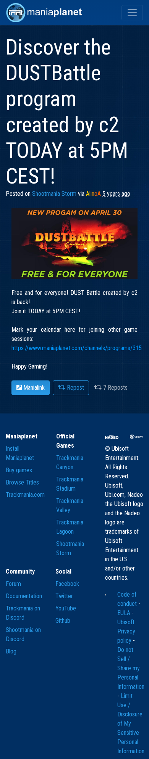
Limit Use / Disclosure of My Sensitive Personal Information (130, 723)
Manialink (33, 387)
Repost (74, 387)
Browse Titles (22, 482)
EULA (124, 613)
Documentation (24, 596)
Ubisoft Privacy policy (126, 631)
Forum (13, 583)
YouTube (65, 608)
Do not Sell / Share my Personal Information (130, 668)
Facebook (67, 583)
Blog (11, 651)
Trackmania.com (25, 494)
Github (62, 620)
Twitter (64, 596)
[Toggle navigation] (132, 12)
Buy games (19, 470)
